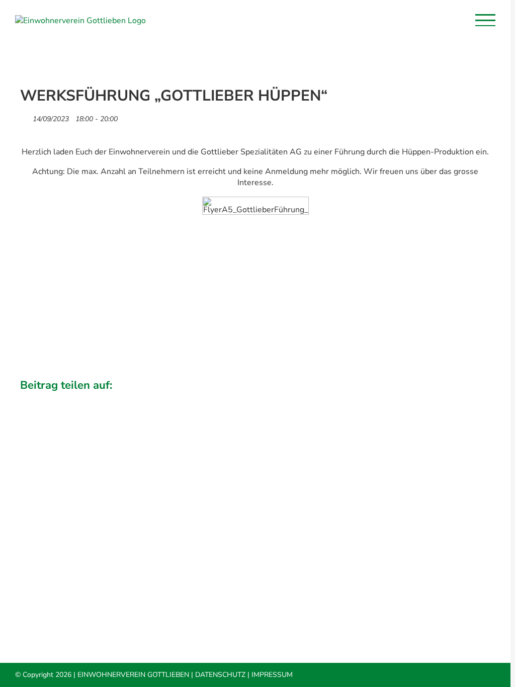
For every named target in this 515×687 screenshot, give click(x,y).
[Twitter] (413, 399)
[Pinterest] (464, 399)
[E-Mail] (481, 399)
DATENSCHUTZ (220, 674)
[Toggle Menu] (485, 20)
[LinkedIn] (430, 399)
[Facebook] (396, 399)
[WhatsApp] (447, 399)
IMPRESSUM (272, 674)
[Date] (25, 116)
